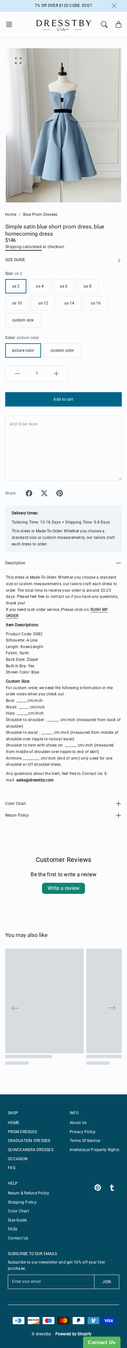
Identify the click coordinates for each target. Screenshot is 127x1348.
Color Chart (15, 803)
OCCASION (18, 1159)
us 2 (16, 286)
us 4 (39, 286)
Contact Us (18, 1238)
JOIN (106, 1282)
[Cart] (118, 24)
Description (15, 563)
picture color (23, 350)
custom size (23, 320)
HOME (13, 1122)
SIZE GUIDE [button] (15, 260)
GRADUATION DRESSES (29, 1140)
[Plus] (56, 373)
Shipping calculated (23, 246)
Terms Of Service (85, 1140)
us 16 (96, 303)
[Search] (104, 24)
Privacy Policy (83, 1132)
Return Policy (17, 815)
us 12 (43, 303)
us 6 (63, 286)
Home (10, 214)
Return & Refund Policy (28, 1193)
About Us (78, 1122)
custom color (62, 350)
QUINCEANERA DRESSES (30, 1150)
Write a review (63, 888)
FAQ (11, 1167)
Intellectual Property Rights (94, 1150)
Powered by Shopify (73, 1334)
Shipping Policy (22, 1202)
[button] (11, 24)
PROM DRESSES (22, 1132)
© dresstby (41, 1334)
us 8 (87, 286)
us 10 (17, 303)
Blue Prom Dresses (40, 214)
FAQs (12, 1229)
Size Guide (17, 1220)
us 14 (69, 303)
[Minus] (17, 373)
